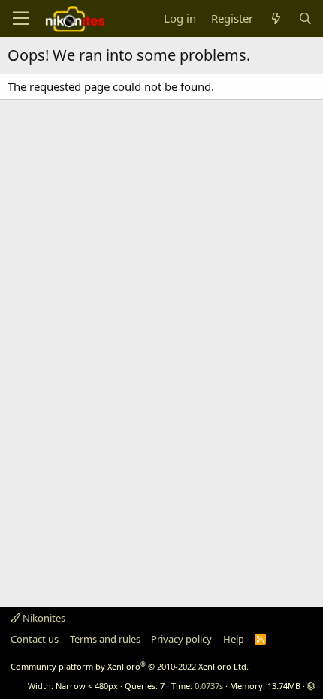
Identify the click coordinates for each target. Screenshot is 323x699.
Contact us (35, 639)
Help (233, 639)
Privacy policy (181, 639)
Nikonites (42, 618)
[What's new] (275, 18)
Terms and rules (105, 639)
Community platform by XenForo (130, 666)
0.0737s (209, 686)
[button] (311, 686)
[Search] (305, 18)
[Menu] (20, 19)
